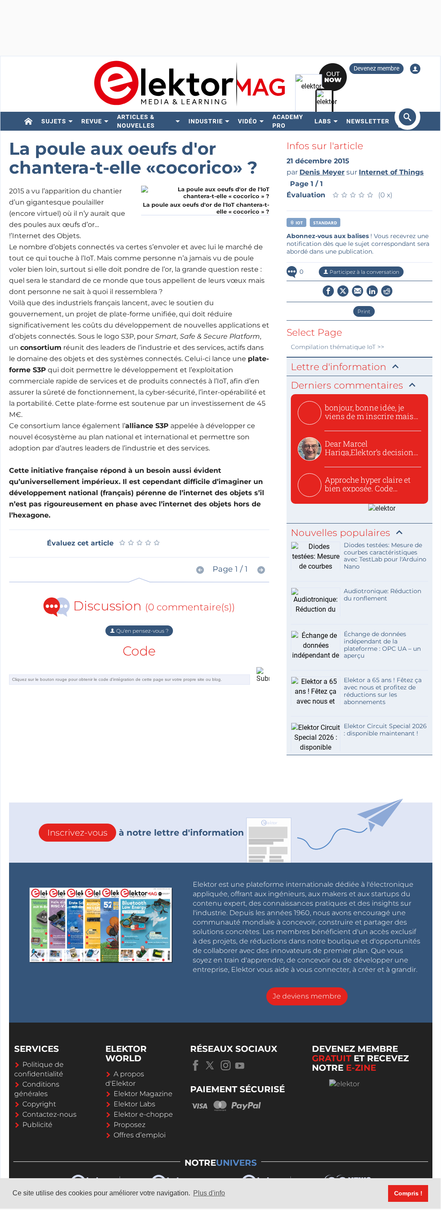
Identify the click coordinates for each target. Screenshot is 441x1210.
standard (325, 223)
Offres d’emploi (140, 1135)
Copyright (39, 1104)
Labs (323, 121)
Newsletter (367, 121)
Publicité (37, 1125)
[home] (28, 121)
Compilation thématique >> (337, 347)
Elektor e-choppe (143, 1114)
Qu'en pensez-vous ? (142, 631)
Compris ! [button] (408, 1193)
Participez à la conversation (363, 272)
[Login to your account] (415, 69)
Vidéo (247, 121)
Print (364, 311)
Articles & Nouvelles (136, 121)
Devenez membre (376, 68)
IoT (298, 223)
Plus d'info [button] (209, 1193)
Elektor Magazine (143, 1094)
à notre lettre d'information (145, 832)
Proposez (129, 1125)
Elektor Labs (134, 1104)
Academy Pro (287, 121)
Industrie (205, 121)
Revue (91, 121)
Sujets (53, 121)
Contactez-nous (49, 1114)
